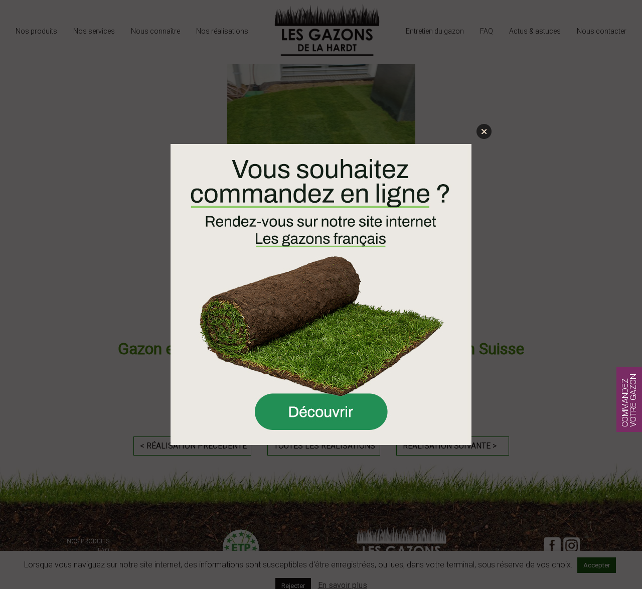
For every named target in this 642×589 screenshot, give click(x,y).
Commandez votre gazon (629, 400)
